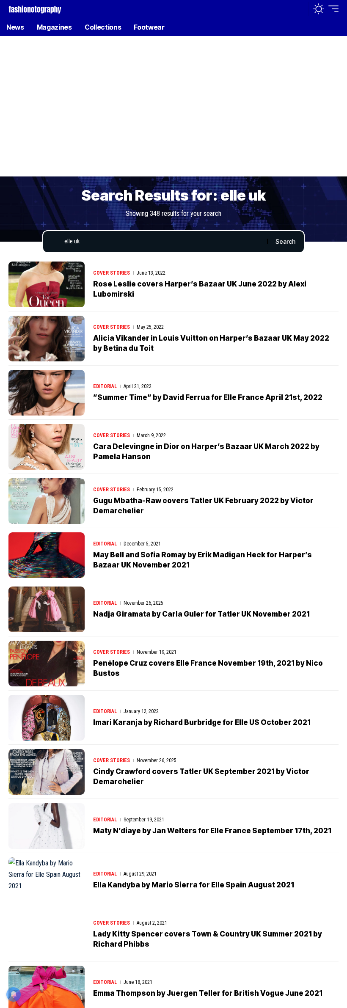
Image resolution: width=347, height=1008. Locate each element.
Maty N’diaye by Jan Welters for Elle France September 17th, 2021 (212, 830)
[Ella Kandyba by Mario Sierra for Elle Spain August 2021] (46, 880)
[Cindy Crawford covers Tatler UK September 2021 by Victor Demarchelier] (46, 772)
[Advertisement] (173, 112)
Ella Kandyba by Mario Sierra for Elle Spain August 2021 (193, 885)
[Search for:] (162, 241)
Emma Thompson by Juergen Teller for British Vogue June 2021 (207, 993)
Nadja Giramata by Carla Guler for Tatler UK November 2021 (201, 614)
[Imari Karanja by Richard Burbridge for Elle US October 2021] (46, 718)
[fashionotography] (34, 8)
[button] (300, 9)
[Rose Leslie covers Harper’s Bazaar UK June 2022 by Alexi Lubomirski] (46, 284)
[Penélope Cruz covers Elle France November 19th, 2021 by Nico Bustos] (46, 663)
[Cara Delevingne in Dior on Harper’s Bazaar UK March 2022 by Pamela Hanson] (46, 447)
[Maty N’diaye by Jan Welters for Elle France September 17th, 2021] (46, 826)
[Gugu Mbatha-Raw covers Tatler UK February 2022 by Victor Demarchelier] (46, 501)
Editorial (105, 386)
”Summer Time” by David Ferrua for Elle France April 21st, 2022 (207, 397)
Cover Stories (111, 273)
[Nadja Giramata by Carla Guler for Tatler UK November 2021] (46, 609)
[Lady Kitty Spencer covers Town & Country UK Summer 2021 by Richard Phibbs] (46, 934)
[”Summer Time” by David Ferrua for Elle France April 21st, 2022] (46, 393)
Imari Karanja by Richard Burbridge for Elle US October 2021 (202, 722)
